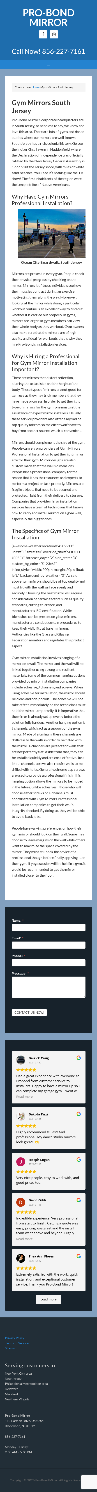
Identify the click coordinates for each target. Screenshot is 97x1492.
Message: (20, 973)
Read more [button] (24, 1097)
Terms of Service (17, 1343)
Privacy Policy (14, 1338)
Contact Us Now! (29, 1012)
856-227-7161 (63, 51)
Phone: (18, 956)
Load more (49, 1299)
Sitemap (10, 1348)
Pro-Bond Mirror (48, 17)
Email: (17, 938)
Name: (17, 920)
